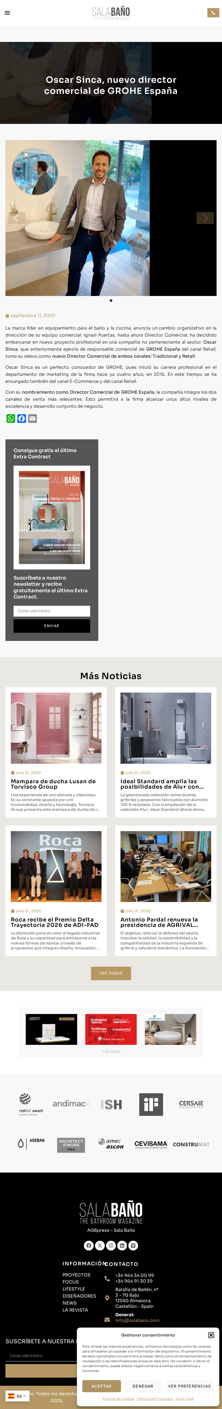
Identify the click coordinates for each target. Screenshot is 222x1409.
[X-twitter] (100, 1245)
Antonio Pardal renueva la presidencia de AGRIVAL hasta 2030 (159, 925)
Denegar (143, 1386)
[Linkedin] (122, 1245)
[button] (211, 1335)
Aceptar (102, 1386)
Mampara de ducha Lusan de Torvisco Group (53, 784)
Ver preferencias (189, 1386)
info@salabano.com (137, 1320)
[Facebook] (89, 1245)
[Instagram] (111, 1245)
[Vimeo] (133, 1245)
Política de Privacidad (155, 1399)
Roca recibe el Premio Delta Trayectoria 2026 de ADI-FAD (55, 922)
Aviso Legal (184, 1399)
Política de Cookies (118, 1399)
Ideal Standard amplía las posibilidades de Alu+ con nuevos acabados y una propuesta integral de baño (161, 789)
